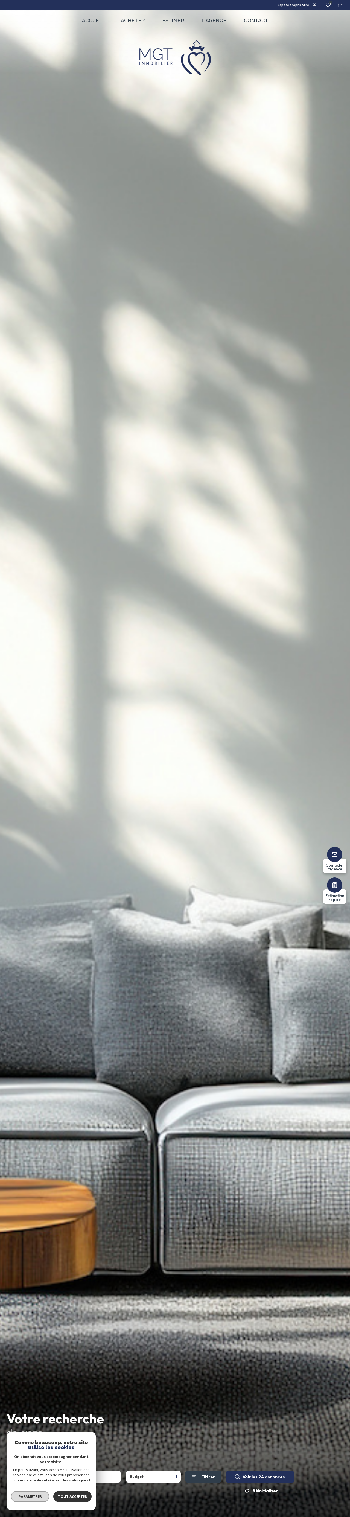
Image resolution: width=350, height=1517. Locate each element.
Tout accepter (72, 1496)
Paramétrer (30, 1496)
